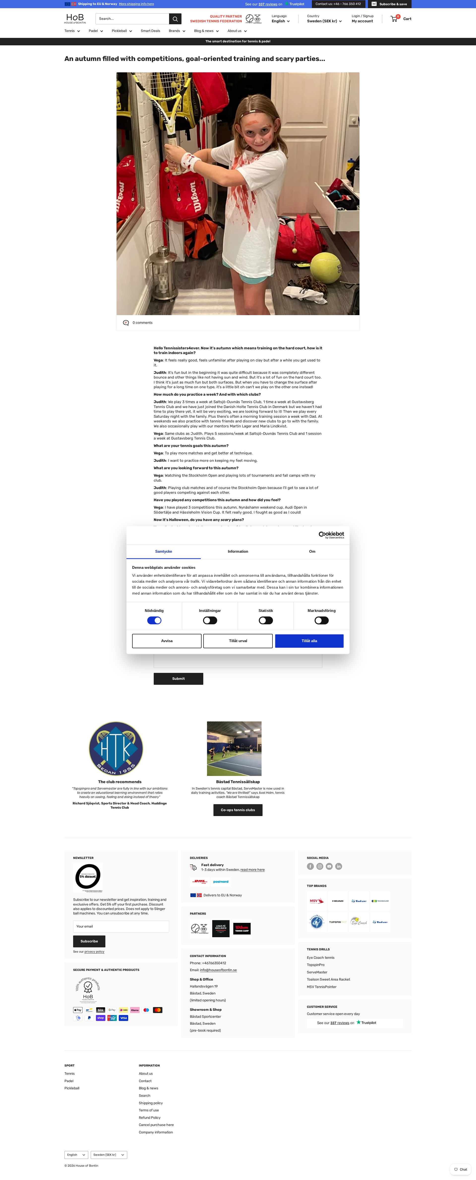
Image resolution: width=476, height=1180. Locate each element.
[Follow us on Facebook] (310, 866)
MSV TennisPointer (321, 987)
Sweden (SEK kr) (104, 1154)
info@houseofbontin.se (218, 970)
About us (234, 31)
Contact (145, 1081)
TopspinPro (316, 965)
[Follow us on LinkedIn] (338, 866)
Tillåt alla (309, 641)
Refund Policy (150, 1118)
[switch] (210, 620)
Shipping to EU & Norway (116, 4)
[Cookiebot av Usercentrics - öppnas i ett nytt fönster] (322, 535)
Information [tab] (238, 551)
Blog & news (203, 31)
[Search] (175, 18)
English (72, 1154)
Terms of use (149, 1110)
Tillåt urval (238, 641)
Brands (174, 31)
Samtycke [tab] (163, 551)
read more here (252, 870)
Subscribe (89, 941)
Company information (156, 1132)
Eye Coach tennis (320, 958)
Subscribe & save (393, 4)
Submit (178, 679)
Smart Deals (150, 31)
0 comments (142, 323)
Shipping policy (151, 1103)
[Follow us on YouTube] (329, 866)
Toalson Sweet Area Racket (328, 979)
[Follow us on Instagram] (319, 866)
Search (144, 1096)
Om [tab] (312, 551)
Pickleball (119, 31)
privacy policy (94, 951)
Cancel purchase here (156, 1125)
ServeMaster (317, 972)
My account (362, 21)
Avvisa (167, 641)
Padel (93, 31)
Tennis (69, 31)
